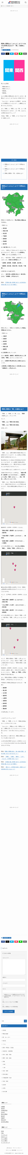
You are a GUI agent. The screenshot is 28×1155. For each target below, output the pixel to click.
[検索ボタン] (25, 2)
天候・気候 (5, 1081)
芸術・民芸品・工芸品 (8, 1047)
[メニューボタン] (2, 2)
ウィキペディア (5, 1142)
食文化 (4, 1040)
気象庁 (3, 1118)
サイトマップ (19, 1150)
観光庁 (3, 1116)
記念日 (4, 1084)
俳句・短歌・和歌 (7, 1054)
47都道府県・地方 (6, 49)
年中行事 (5, 1091)
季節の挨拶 (5, 1033)
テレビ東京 (4, 1140)
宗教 (4, 1061)
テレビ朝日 (4, 1138)
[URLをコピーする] (25, 54)
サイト (4, 989)
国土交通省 (4, 1114)
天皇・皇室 (5, 1070)
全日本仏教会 (5, 1121)
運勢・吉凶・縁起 (7, 1058)
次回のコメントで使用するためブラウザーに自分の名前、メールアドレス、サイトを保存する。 (14, 996)
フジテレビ (4, 1135)
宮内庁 (3, 1108)
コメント (5, 957)
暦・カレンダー (6, 1037)
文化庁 (3, 1112)
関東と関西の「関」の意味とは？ (14, 173)
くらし (4, 1044)
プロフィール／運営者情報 (11, 1150)
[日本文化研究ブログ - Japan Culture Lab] (14, 2)
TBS (2, 1133)
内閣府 (3, 1106)
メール (5, 983)
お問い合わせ (9, 1147)
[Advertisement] (14, 26)
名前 (4, 977)
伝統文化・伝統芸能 (7, 1051)
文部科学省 (4, 1110)
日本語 (4, 1030)
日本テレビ (4, 1137)
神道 (4, 1064)
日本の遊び (5, 1074)
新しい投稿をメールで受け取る (10, 1006)
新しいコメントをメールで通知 (10, 1002)
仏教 (4, 1067)
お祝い (4, 1088)
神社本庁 (3, 1120)
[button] (3, 54)
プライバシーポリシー (17, 1147)
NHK (2, 1131)
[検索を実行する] (25, 1021)
